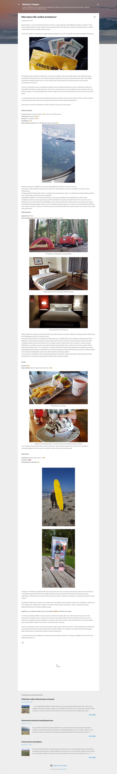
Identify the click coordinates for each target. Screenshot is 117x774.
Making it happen (30, 4)
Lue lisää (92, 715)
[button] (94, 17)
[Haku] (98, 5)
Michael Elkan (63, 769)
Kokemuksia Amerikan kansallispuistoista (37, 720)
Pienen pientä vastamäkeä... (32, 742)
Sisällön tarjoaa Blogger (59, 765)
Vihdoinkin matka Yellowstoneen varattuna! (37, 699)
